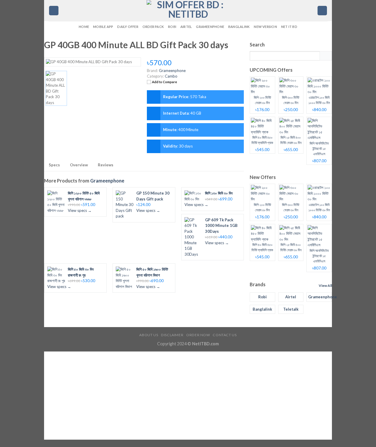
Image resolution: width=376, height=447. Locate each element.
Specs (54, 165)
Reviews (105, 165)
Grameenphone (210, 27)
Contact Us (224, 335)
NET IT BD (289, 27)
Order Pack (153, 27)
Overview (79, 165)
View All (325, 285)
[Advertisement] (188, 395)
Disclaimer (172, 335)
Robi (172, 27)
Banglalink (239, 27)
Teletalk (290, 309)
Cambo (171, 76)
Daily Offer (127, 27)
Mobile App (103, 27)
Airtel (186, 27)
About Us (148, 335)
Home (84, 27)
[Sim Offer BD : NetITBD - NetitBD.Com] (188, 10)
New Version (265, 27)
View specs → (80, 210)
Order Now (198, 335)
